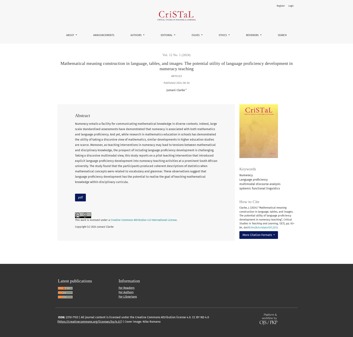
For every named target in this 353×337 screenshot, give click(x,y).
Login (291, 6)
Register (281, 6)
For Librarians (128, 296)
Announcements (103, 35)
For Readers (126, 288)
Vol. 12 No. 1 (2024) (176, 55)
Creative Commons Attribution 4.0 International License (144, 220)
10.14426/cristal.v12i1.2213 (263, 227)
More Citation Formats (258, 235)
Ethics (223, 35)
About (70, 35)
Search (282, 35)
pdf (80, 197)
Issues (196, 35)
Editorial (167, 35)
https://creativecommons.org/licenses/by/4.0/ (89, 321)
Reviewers (252, 35)
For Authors (126, 292)
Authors (136, 35)
